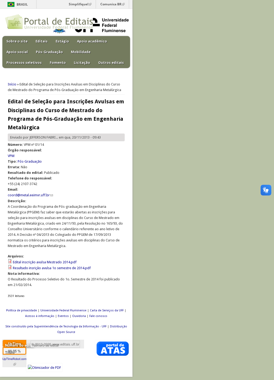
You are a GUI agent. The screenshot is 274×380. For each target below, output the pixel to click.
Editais (42, 41)
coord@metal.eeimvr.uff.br (30, 195)
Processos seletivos (24, 63)
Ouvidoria (79, 316)
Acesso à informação (39, 316)
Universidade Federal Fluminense (63, 310)
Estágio (62, 41)
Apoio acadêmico (92, 41)
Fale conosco (98, 316)
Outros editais (111, 63)
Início (12, 84)
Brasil (22, 4)
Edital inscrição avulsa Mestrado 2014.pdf (45, 262)
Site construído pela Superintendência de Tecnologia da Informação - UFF (55, 326)
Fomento (58, 63)
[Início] (49, 28)
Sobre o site (17, 41)
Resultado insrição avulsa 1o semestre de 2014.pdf (52, 268)
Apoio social (17, 52)
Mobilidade (80, 52)
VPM (11, 156)
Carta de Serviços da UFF (107, 310)
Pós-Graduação (49, 52)
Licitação (82, 63)
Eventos (63, 316)
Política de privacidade (21, 310)
